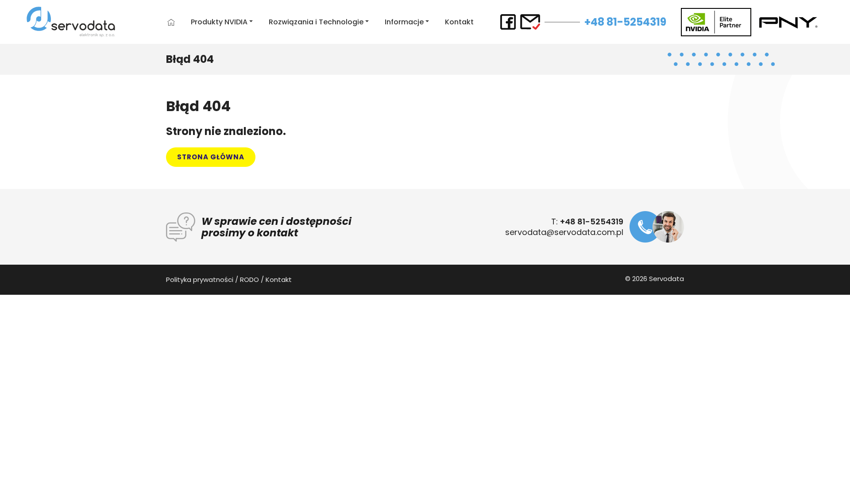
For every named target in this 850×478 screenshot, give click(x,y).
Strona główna (210, 157)
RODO (249, 279)
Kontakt (459, 22)
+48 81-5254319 (625, 22)
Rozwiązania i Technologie (316, 22)
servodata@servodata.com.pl (564, 232)
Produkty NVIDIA (219, 22)
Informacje (404, 22)
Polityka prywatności (199, 279)
